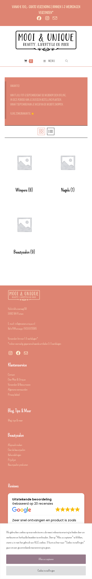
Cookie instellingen (46, 570)
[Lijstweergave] (50, 131)
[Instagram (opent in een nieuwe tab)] (47, 18)
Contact (11, 374)
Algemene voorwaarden (18, 389)
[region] (46, 551)
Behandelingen (14, 455)
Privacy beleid (14, 394)
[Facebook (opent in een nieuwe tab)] (39, 18)
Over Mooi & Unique (16, 379)
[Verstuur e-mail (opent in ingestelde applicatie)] (54, 18)
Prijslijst (12, 459)
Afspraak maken (15, 444)
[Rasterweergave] (41, 131)
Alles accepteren (46, 559)
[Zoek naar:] (67, 61)
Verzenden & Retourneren (19, 384)
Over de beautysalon (16, 449)
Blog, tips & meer (15, 420)
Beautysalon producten (18, 464)
